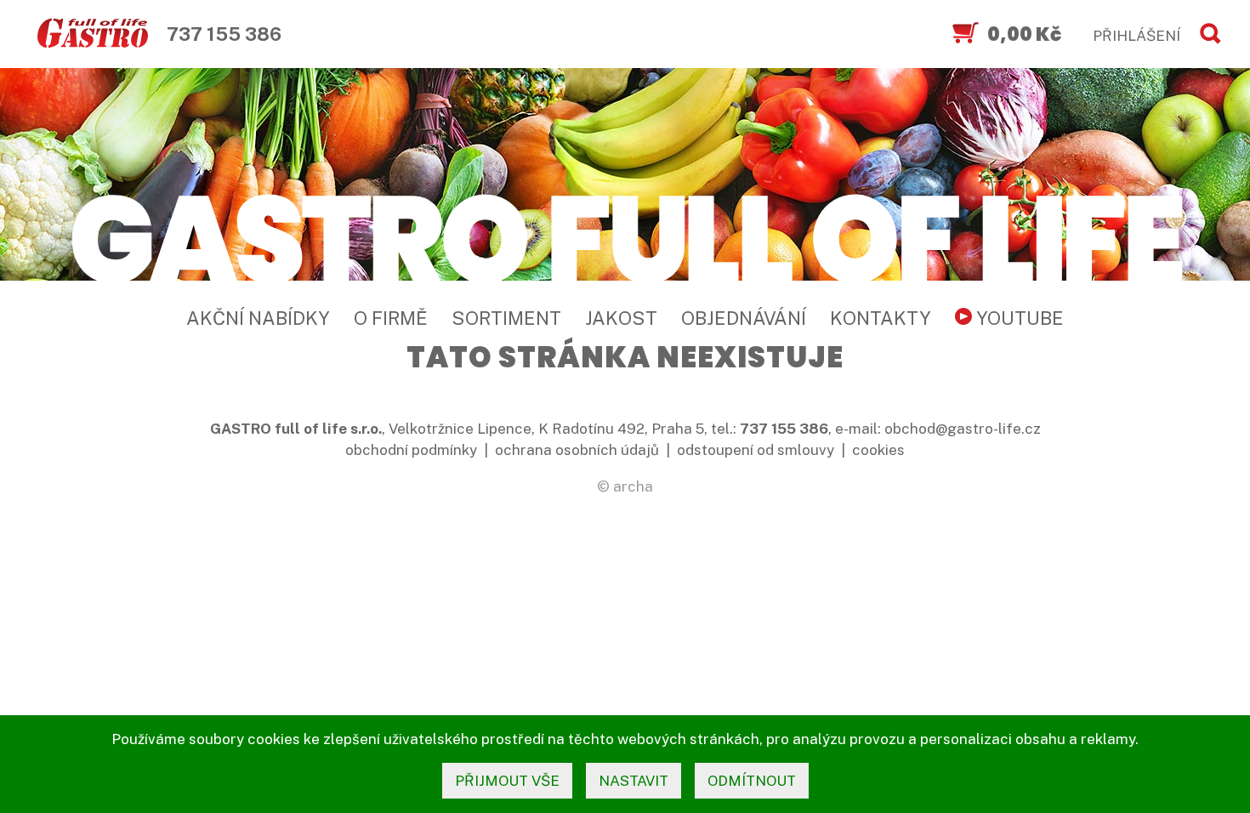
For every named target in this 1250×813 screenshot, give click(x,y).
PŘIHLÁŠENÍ (1136, 35)
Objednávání (743, 318)
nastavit (633, 780)
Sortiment (506, 318)
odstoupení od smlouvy (755, 449)
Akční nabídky (258, 318)
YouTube (1018, 318)
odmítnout (751, 780)
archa (633, 486)
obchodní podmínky (411, 449)
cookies (878, 449)
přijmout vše (507, 780)
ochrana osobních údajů (577, 449)
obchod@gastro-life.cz (962, 428)
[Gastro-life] (92, 34)
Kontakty (880, 318)
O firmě (391, 318)
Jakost (621, 318)
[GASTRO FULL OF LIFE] (625, 236)
